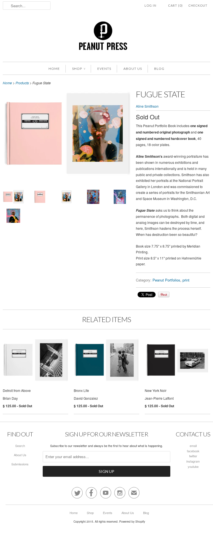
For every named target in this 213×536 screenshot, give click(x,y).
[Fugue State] (66, 175)
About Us (132, 68)
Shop (78, 68)
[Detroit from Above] (35, 363)
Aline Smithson (147, 106)
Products (22, 82)
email (193, 445)
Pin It (163, 294)
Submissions (20, 464)
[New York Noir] (177, 363)
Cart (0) (175, 5)
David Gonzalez (86, 398)
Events (104, 68)
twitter (193, 456)
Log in (150, 5)
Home (54, 68)
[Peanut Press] (106, 37)
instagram (193, 461)
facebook (193, 451)
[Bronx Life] (106, 363)
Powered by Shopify (132, 521)
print (185, 280)
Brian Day (10, 398)
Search (20, 445)
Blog (159, 68)
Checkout (197, 5)
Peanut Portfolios (166, 280)
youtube (193, 466)
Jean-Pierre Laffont (159, 398)
